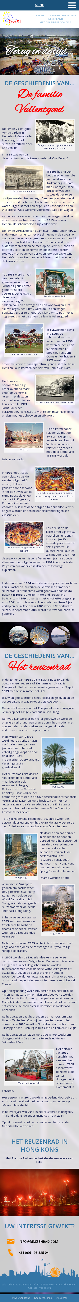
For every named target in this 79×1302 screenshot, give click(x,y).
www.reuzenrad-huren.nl (62, 1284)
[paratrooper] (55, 399)
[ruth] (55, 293)
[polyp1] (54, 490)
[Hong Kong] (60, 635)
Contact (32, 1287)
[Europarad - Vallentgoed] (11, 24)
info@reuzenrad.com (38, 1241)
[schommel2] (24, 188)
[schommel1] (55, 142)
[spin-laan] (24, 351)
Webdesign (45, 1287)
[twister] (24, 447)
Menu (39, 5)
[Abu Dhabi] (18, 635)
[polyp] (24, 545)
